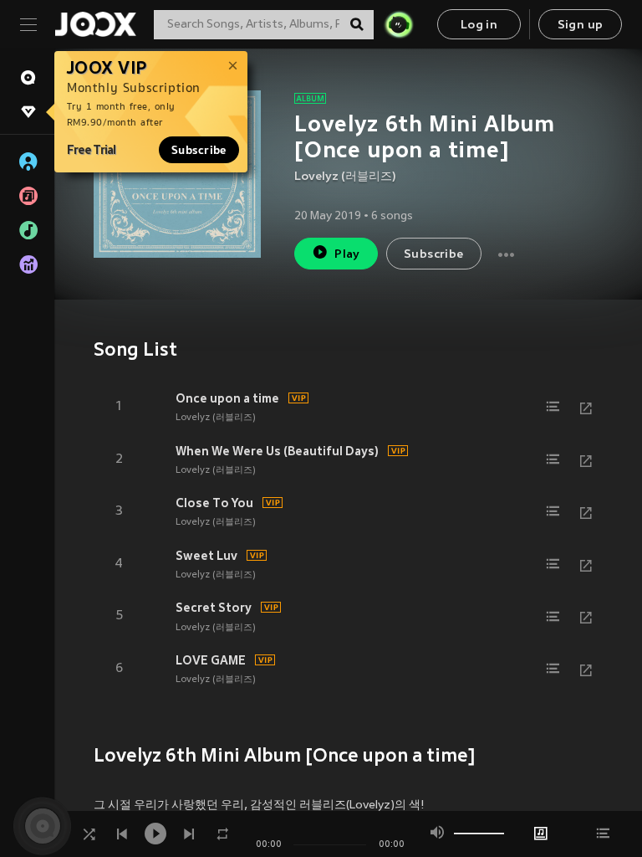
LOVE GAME (211, 660)
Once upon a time (227, 398)
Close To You (214, 503)
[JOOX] (95, 24)
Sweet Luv (206, 555)
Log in (479, 25)
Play (347, 255)
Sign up (581, 25)
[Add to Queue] (552, 406)
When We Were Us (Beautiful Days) (277, 451)
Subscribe (199, 150)
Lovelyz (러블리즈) (345, 177)
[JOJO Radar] (398, 24)
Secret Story (214, 607)
